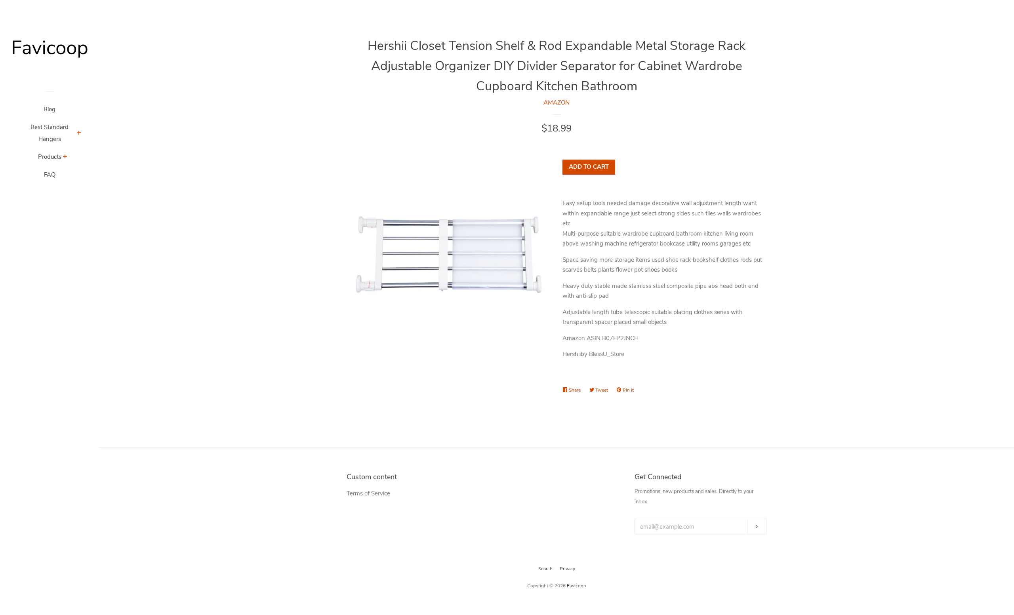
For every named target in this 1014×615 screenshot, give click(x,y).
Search (545, 568)
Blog (49, 109)
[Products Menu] (65, 157)
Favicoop (576, 586)
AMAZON (556, 103)
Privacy (567, 568)
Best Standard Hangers (49, 133)
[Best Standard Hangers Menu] (79, 134)
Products (49, 157)
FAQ (49, 175)
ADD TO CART (589, 167)
